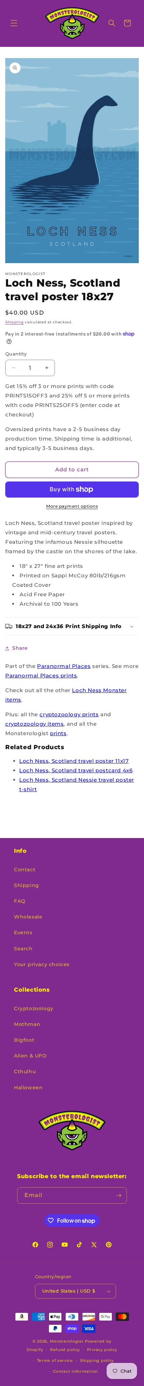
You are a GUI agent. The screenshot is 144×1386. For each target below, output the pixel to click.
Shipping (14, 322)
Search (23, 948)
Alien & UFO (30, 1056)
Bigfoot (24, 1040)
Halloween (28, 1087)
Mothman (27, 1024)
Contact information (75, 1371)
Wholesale (28, 917)
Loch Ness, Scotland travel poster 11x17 (74, 761)
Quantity (16, 354)
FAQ (20, 901)
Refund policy (65, 1349)
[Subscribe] (119, 1195)
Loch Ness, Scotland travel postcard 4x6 (75, 770)
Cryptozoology (33, 1008)
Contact (24, 869)
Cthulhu (25, 1071)
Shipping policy (97, 1360)
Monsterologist (67, 1341)
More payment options (72, 506)
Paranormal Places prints (41, 675)
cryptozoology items (34, 723)
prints (58, 733)
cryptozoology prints (69, 714)
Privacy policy (102, 1349)
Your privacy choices (42, 964)
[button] (14, 23)
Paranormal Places (64, 666)
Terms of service (55, 1360)
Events (23, 932)
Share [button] (20, 648)
